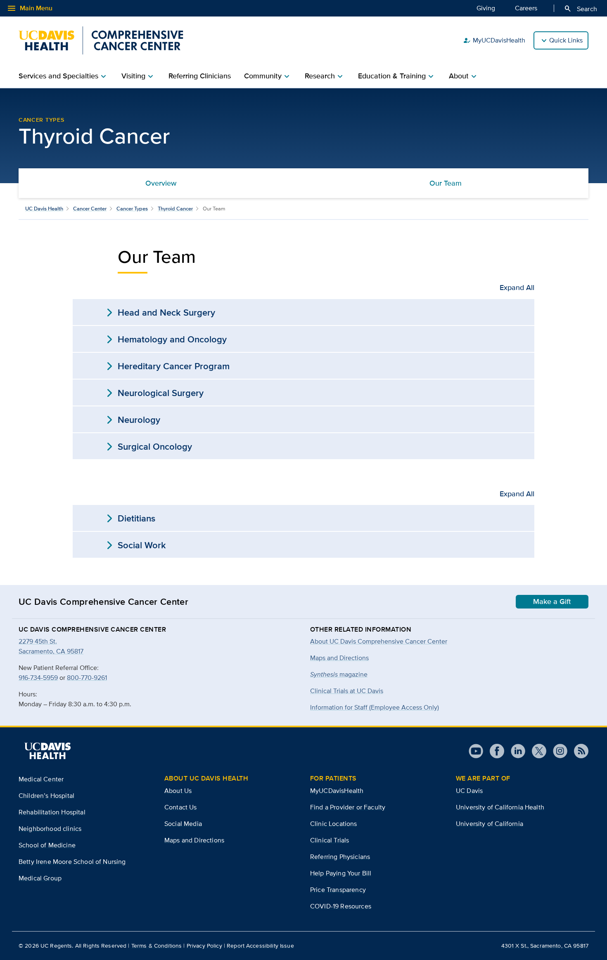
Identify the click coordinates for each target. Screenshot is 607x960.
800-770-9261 (87, 677)
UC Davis (469, 790)
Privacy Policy (204, 945)
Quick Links (566, 40)
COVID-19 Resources (340, 906)
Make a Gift (552, 601)
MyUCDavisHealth (494, 40)
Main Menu (29, 8)
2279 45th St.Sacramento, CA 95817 (51, 646)
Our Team (445, 183)
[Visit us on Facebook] (493, 751)
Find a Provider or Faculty (347, 807)
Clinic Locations (333, 823)
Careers (526, 8)
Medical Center (41, 779)
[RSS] (577, 751)
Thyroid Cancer (175, 208)
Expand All (517, 287)
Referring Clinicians (199, 76)
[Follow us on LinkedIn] (514, 751)
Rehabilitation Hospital (52, 812)
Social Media (183, 823)
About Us (178, 790)
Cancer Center (90, 208)
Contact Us (180, 807)
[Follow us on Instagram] (556, 751)
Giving (486, 8)
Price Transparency (338, 889)
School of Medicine (47, 845)
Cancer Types (41, 120)
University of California (489, 823)
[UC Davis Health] (47, 751)
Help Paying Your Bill (340, 873)
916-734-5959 (38, 677)
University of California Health (500, 807)
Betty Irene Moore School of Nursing (72, 861)
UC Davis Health (44, 208)
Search (580, 9)
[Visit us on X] (535, 751)
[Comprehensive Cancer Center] (101, 40)
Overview (160, 183)
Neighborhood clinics (50, 828)
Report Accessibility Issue (260, 945)
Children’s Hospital (46, 795)
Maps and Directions (339, 658)
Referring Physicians (340, 856)
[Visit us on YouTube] (476, 751)
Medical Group (40, 878)
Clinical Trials (329, 840)
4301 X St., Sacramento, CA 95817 (544, 945)
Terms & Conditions (156, 945)
